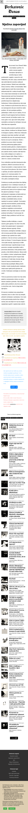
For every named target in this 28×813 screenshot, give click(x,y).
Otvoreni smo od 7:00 (16, 685)
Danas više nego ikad (16, 534)
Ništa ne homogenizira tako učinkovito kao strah (17, 473)
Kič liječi (12, 436)
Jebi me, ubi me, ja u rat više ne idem (17, 587)
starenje (14, 18)
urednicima (13, 404)
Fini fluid (12, 579)
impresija (5, 16)
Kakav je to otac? (15, 658)
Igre (14, 760)
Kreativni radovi (14, 756)
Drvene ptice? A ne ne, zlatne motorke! (16, 611)
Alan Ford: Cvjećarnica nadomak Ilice (16, 650)
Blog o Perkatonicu (14, 762)
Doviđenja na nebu (15, 502)
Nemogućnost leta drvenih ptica (15, 639)
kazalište (10, 16)
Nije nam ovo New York (17, 483)
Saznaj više (12, 808)
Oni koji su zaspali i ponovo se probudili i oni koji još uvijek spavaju (16, 600)
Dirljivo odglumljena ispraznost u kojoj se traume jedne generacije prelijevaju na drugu (16, 458)
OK (5, 808)
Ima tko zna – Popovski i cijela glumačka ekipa (17, 703)
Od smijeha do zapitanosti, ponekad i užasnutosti (16, 726)
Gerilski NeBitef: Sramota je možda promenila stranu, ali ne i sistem (17, 555)
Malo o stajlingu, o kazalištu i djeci (15, 667)
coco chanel (22, 16)
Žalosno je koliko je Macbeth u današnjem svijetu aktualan (16, 514)
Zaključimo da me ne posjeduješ (16, 426)
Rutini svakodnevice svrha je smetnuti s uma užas (16, 676)
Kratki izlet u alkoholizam (13, 491)
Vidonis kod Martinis (16, 523)
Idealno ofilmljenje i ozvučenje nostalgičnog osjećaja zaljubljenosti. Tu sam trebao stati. (17, 568)
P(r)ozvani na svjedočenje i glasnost (16, 713)
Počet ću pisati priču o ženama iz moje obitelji (17, 630)
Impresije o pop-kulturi (14, 758)
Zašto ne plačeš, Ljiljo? (16, 621)
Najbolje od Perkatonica (14, 764)
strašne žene (15, 16)
